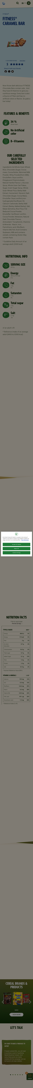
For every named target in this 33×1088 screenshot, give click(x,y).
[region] (16, 544)
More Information (25, 540)
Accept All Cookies (16, 544)
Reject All (16, 548)
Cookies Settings (16, 552)
